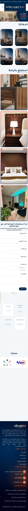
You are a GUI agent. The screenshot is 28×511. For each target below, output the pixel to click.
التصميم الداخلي (9, 60)
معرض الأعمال (21, 461)
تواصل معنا (22, 464)
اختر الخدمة (23, 264)
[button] (1, 16)
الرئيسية (23, 452)
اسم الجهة (23, 256)
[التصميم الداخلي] (2, 62)
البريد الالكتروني (22, 241)
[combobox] (23, 270)
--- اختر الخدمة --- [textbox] (23, 270)
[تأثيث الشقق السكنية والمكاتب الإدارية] (2, 43)
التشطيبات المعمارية (22, 41)
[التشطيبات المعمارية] (17, 43)
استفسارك (23, 274)
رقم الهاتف (23, 249)
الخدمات (23, 458)
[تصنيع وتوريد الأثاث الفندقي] (17, 62)
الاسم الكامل (23, 233)
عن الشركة (23, 455)
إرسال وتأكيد (23, 289)
